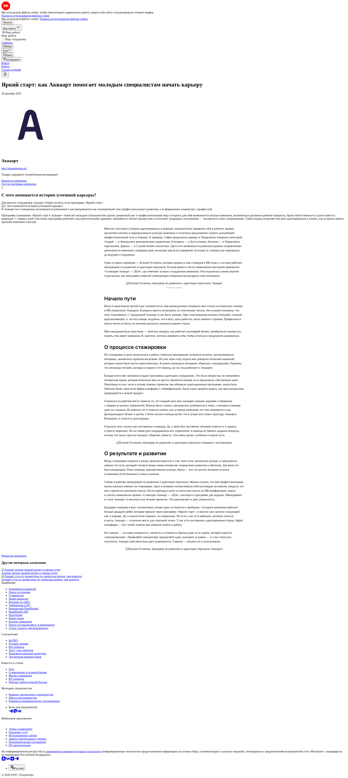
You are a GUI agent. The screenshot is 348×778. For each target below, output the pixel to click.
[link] (7, 55)
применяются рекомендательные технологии (73, 751)
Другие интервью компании (18, 184)
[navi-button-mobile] (5, 74)
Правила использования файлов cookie (64, 18)
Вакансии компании (14, 180)
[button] (5, 63)
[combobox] (17, 767)
